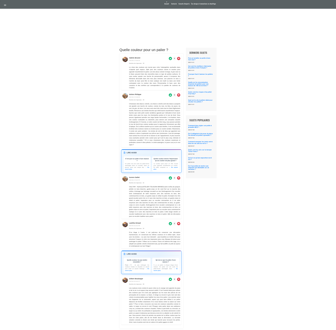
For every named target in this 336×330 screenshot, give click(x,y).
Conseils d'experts (184, 4)
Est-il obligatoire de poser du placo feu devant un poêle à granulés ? (200, 134)
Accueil (166, 4)
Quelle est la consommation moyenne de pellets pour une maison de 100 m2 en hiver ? (198, 83)
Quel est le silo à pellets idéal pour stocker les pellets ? (200, 101)
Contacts (174, 4)
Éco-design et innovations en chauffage (203, 4)
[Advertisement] (167, 24)
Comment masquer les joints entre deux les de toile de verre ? (200, 142)
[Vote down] (178, 58)
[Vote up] (170, 58)
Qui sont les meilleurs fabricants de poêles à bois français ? (199, 67)
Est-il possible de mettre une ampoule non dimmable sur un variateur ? (198, 167)
